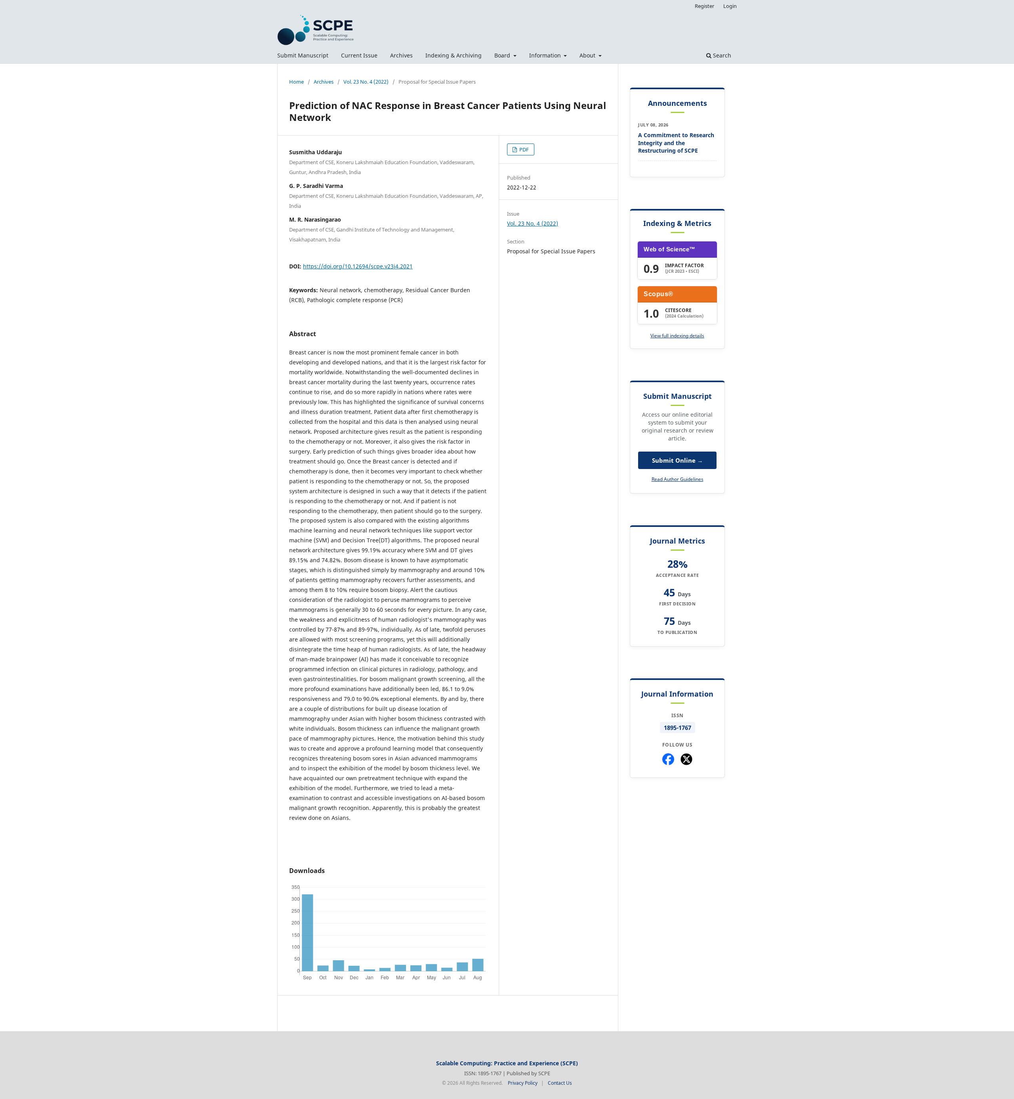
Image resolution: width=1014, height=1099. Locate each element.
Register (704, 6)
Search (721, 55)
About (588, 55)
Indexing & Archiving (453, 55)
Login (730, 6)
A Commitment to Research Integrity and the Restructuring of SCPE (676, 142)
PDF (523, 149)
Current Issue (359, 55)
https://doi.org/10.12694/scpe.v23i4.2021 (358, 266)
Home (296, 81)
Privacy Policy (522, 1083)
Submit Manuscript (302, 55)
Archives (401, 55)
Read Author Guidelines (677, 479)
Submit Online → (677, 460)
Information (545, 55)
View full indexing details (677, 335)
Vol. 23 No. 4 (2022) (366, 81)
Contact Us (560, 1083)
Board (503, 55)
